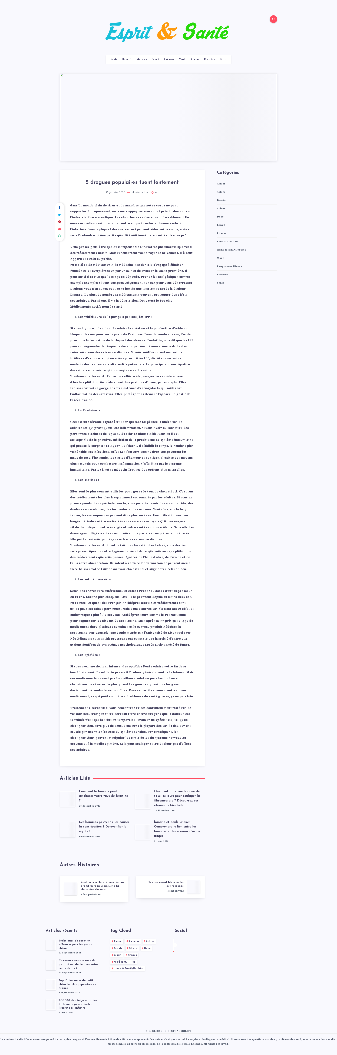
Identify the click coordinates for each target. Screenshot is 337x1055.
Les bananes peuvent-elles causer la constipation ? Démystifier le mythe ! (104, 827)
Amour (195, 59)
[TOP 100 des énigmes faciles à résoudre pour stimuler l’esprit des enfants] (51, 1004)
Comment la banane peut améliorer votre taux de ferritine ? (103, 796)
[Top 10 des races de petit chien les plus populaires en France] (51, 984)
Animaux (169, 59)
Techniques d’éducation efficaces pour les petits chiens (75, 945)
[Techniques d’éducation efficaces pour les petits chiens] (51, 944)
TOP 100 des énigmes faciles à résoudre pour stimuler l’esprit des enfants (78, 1004)
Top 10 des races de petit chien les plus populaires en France (77, 984)
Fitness (140, 59)
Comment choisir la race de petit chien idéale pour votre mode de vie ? (78, 964)
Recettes (209, 59)
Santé (114, 59)
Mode (182, 59)
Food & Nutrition (227, 241)
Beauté (126, 59)
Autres (221, 192)
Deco (223, 59)
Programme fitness (229, 266)
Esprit (155, 59)
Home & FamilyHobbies (231, 249)
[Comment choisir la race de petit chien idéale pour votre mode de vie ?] (51, 964)
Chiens (221, 208)
